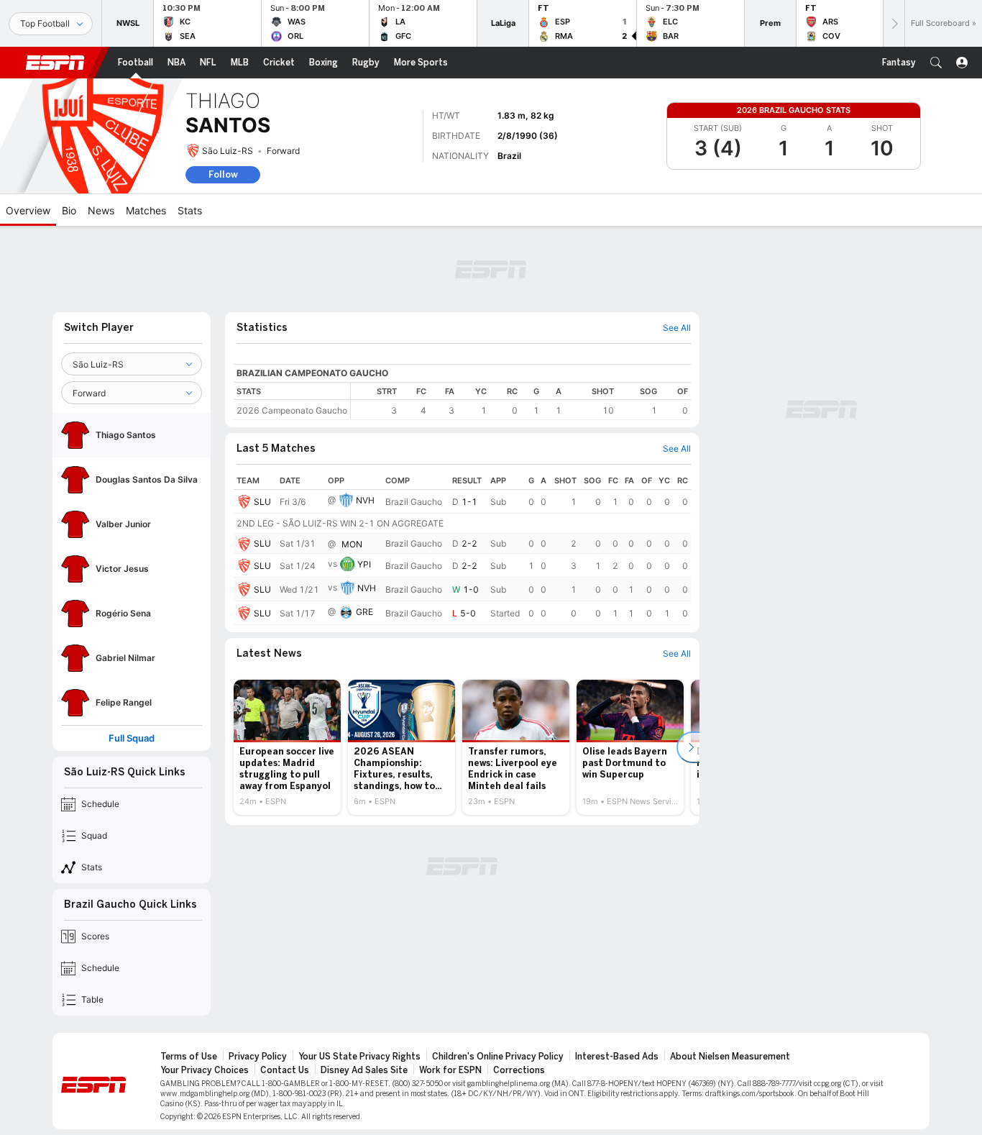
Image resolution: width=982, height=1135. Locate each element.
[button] (936, 62)
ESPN (55, 62)
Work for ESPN (450, 1070)
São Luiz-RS (227, 150)
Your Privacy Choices (204, 1070)
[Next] (893, 23)
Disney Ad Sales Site (364, 1070)
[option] (287, 747)
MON (351, 544)
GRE (364, 611)
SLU (262, 501)
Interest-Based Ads (617, 1057)
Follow (223, 174)
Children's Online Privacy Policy (498, 1057)
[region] (521, 401)
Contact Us (284, 1070)
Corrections (519, 1070)
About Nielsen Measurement (730, 1057)
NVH (365, 500)
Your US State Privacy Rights (359, 1057)
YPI (364, 564)
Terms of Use (188, 1057)
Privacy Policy (258, 1057)
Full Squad (132, 738)
